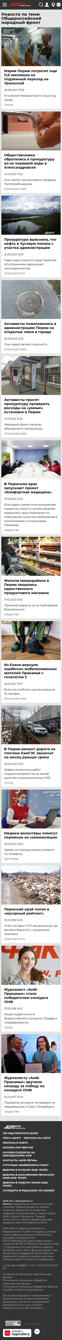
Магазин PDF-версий (18, 1147)
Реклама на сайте (37, 1138)
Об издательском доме (20, 1133)
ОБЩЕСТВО (11, 530)
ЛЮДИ (8, 1027)
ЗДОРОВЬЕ (11, 859)
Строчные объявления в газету (26, 1165)
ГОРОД (8, 105)
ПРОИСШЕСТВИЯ (15, 189)
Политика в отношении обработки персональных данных (25, 1282)
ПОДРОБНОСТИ (14, 273)
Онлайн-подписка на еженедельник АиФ (19, 1154)
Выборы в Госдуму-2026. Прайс (25, 1169)
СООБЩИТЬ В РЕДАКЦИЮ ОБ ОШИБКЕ (28, 1190)
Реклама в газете (15, 1142)
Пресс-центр (12, 1138)
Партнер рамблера (32, 1323)
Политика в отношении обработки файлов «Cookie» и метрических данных (30, 1288)
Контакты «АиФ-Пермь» (20, 1160)
